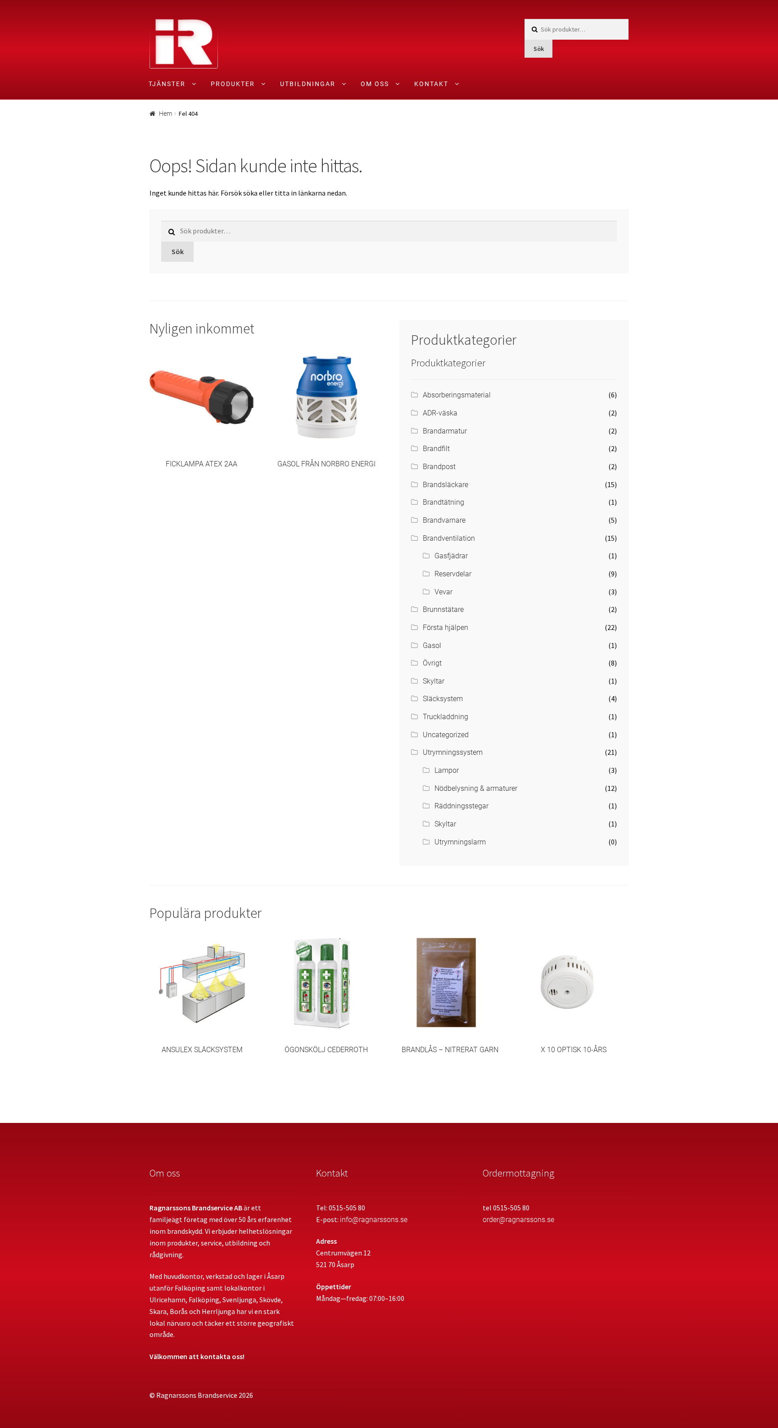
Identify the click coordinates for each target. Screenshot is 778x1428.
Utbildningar (307, 83)
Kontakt (431, 83)
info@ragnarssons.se (373, 1219)
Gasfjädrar (451, 556)
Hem (165, 113)
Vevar (443, 592)
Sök (539, 49)
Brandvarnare (444, 520)
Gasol (432, 645)
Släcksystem (443, 698)
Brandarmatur (445, 431)
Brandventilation (449, 538)
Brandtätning (443, 502)
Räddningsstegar (461, 806)
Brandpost (439, 466)
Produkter (233, 83)
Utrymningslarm (460, 842)
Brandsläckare (445, 484)
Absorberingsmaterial (457, 395)
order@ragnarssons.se (518, 1219)
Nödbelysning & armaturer (475, 788)
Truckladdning (445, 716)
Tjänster (167, 83)
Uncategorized (446, 734)
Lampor (446, 770)
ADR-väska (440, 413)
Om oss (375, 83)
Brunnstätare (443, 609)
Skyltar (433, 681)
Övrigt (432, 663)
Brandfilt (436, 448)
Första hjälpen (445, 627)
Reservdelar (452, 574)
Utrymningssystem (453, 752)
